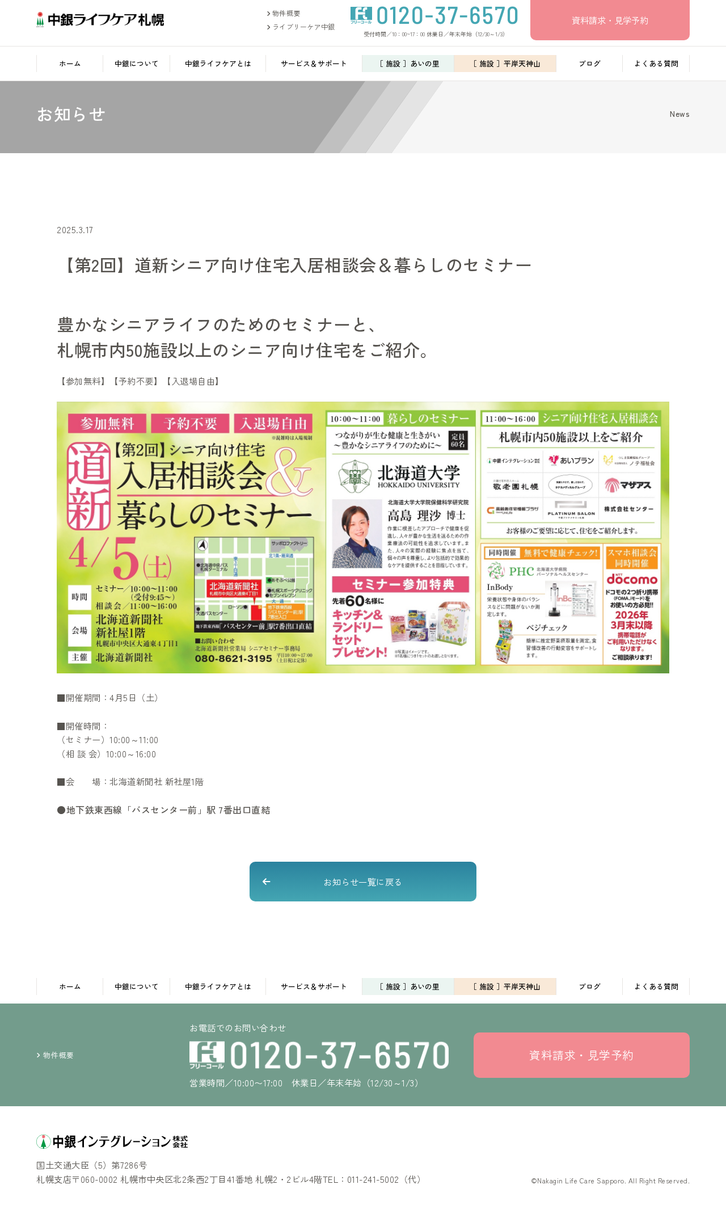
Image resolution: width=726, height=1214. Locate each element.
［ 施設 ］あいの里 (408, 63)
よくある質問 (656, 63)
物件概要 (285, 13)
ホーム (70, 63)
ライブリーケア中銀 (303, 26)
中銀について (137, 63)
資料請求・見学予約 (610, 20)
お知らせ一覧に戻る (363, 881)
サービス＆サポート (314, 63)
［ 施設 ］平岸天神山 (505, 63)
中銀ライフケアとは (218, 63)
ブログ (590, 63)
